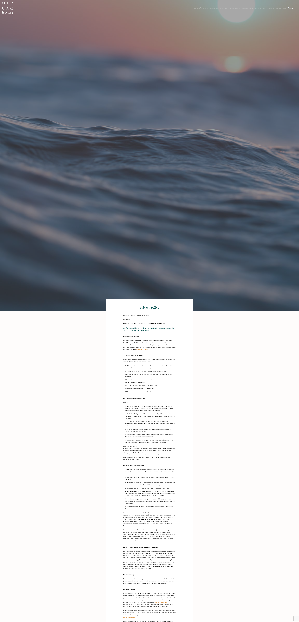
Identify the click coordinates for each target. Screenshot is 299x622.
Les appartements (234, 8)
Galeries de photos (247, 8)
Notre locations (281, 8)
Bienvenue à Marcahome (201, 8)
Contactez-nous (260, 8)
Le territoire (270, 8)
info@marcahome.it (142, 349)
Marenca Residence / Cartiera (218, 8)
